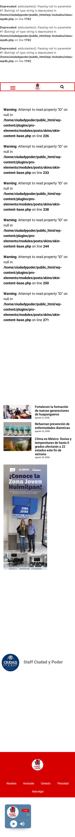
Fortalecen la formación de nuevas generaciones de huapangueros (52, 410)
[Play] (13, 823)
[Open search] (62, 87)
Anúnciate (28, 783)
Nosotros (11, 783)
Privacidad (63, 783)
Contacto (45, 783)
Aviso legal (37, 791)
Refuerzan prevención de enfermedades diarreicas (52, 426)
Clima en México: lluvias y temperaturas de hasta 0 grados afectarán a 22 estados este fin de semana (53, 446)
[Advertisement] (37, 73)
